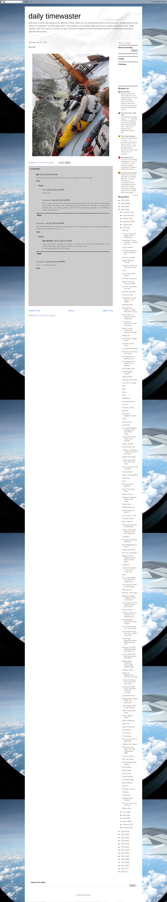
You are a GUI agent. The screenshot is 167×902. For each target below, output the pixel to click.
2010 (123, 869)
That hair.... (126, 792)
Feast (124, 419)
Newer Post (34, 310)
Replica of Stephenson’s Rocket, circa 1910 (129, 675)
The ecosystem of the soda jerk (130, 468)
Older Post (107, 310)
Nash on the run (128, 494)
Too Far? (125, 404)
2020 (123, 838)
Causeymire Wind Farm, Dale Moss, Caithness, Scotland (129, 689)
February (126, 824)
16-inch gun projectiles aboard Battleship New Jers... (129, 641)
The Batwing (126, 736)
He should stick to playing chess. (128, 357)
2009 (123, 872)
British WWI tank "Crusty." (128, 261)
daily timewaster (54, 16)
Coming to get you (128, 401)
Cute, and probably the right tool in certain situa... (129, 579)
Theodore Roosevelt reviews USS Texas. (129, 499)
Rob (37, 174)
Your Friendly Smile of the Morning (129, 706)
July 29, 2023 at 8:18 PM (55, 223)
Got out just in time (129, 515)
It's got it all (126, 773)
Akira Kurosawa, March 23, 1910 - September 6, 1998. (129, 750)
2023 (123, 210)
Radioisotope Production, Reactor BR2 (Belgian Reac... (128, 664)
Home (71, 310)
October (126, 218)
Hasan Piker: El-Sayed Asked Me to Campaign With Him (128, 177)
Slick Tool (125, 724)
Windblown (126, 398)
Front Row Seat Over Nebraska (129, 541)
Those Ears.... (127, 733)
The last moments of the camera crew (129, 266)
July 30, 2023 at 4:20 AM (63, 241)
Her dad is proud (128, 408)
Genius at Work (127, 444)
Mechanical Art (127, 305)
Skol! (124, 481)
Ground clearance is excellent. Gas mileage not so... (129, 614)
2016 (123, 850)
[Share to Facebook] (67, 162)
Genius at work (127, 295)
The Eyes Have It (128, 756)
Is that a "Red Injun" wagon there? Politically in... (129, 235)
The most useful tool (129, 279)
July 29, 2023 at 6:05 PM (49, 174)
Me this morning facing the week (128, 283)
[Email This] (60, 162)
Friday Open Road (128, 550)
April (125, 818)
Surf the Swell (127, 472)
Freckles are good (128, 257)
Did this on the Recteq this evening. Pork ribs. (129, 330)
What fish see (127, 590)
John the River (47, 241)
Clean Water (126, 767)
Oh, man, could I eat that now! (129, 804)
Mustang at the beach (130, 380)
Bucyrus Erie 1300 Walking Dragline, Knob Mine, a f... (129, 649)
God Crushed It (127, 247)
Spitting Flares (127, 377)
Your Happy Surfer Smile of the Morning (128, 363)
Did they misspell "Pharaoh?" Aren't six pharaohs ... (129, 598)
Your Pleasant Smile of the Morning (129, 586)
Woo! (124, 575)
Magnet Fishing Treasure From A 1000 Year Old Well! (129, 559)
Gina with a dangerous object (129, 415)
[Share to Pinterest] (69, 162)
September (127, 221)
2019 (123, 841)
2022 (123, 831)
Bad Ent (125, 411)
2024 (123, 206)
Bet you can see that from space (129, 353)
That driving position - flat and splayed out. (130, 252)
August (125, 225)
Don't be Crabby (128, 759)
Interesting (126, 425)
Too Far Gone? (127, 610)
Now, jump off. (127, 422)
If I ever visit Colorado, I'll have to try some (129, 323)
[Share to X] (64, 162)
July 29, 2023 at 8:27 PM (55, 190)
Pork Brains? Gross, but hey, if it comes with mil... (130, 242)
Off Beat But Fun (128, 507)
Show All (135, 195)
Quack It (125, 786)
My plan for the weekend (127, 485)
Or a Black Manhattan (130, 348)
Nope (124, 389)
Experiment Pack (128, 695)
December (127, 212)
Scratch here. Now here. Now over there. (128, 462)
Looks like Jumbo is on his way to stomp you (129, 570)
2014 (123, 856)
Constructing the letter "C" (128, 511)
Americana (126, 795)
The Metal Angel (128, 780)
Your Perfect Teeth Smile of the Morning (128, 439)
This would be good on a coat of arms (129, 627)
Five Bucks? (126, 730)
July (124, 228)
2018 (123, 844)
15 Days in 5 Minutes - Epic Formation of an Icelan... (130, 452)
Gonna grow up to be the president (129, 526)
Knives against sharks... (127, 716)
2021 (123, 834)
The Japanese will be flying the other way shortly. (129, 604)
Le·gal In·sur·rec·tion (129, 173)
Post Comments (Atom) (46, 315)
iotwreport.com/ (127, 157)
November (127, 215)
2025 (123, 203)
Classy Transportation (130, 475)
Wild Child (125, 478)
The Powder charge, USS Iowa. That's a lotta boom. (130, 633)
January (126, 827)
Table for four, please (129, 744)
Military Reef (126, 808)
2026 (123, 200)
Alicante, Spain (127, 670)
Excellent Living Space (128, 344)
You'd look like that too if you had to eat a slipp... (129, 682)
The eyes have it (128, 518)
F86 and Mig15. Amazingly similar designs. (129, 621)
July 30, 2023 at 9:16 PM (61, 200)
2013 (123, 859)
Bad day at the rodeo (129, 593)
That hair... (126, 230)
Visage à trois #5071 (128, 94)
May (124, 815)
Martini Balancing (128, 721)
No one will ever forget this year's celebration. (129, 316)
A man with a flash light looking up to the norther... (129, 656)
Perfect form (126, 504)
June (125, 812)
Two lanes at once (128, 789)
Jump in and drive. (128, 727)
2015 (123, 853)
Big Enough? (126, 770)
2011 (123, 865)
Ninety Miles (125, 92)
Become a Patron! (124, 43)
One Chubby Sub (128, 368)
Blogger (87, 895)
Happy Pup (126, 335)
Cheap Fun (126, 565)
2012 (123, 862)
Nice (123, 395)
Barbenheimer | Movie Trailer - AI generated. (130, 700)
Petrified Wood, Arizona (127, 799)
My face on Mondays (129, 553)
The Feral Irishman (128, 136)
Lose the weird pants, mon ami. (129, 288)
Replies (41, 186)
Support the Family (129, 457)
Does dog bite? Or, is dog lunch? (129, 740)
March (125, 821)
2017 (123, 847)
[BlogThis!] (62, 162)
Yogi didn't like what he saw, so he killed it (129, 300)
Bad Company (127, 783)
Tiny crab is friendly (129, 383)
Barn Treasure (127, 521)
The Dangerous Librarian (127, 373)
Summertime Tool (128, 447)
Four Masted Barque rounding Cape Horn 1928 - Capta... (129, 431)
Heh (123, 386)
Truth (124, 270)
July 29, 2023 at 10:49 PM (55, 262)
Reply (38, 181)
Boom (124, 392)
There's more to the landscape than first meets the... (129, 531)
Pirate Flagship (127, 776)
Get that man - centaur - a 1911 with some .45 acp (129, 310)
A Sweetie (125, 537)
